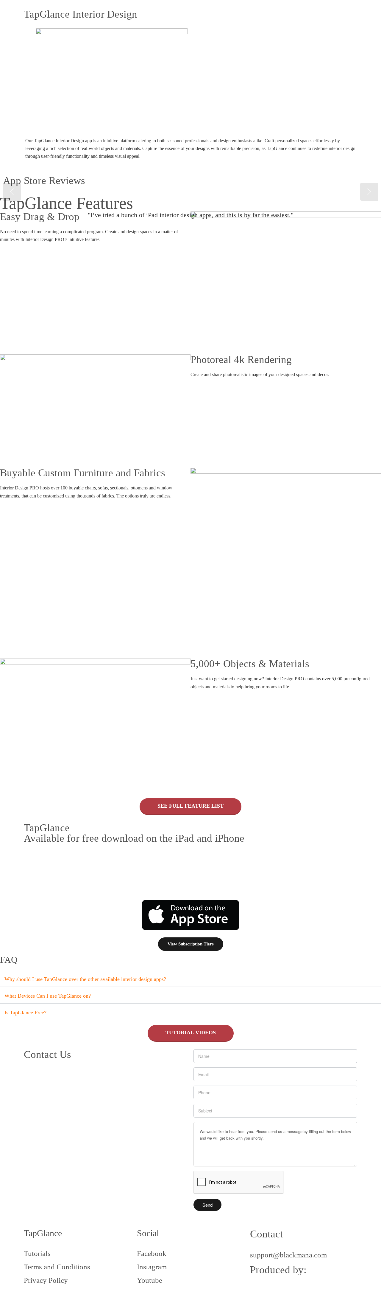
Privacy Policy (46, 1280)
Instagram (152, 1267)
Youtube (149, 1280)
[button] (190, 978)
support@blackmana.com (288, 1255)
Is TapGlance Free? (25, 1013)
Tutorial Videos (190, 1033)
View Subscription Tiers (191, 944)
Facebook (151, 1253)
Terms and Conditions (57, 1267)
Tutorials (37, 1253)
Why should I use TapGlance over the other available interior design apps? (85, 979)
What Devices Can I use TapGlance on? (47, 996)
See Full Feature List (190, 806)
